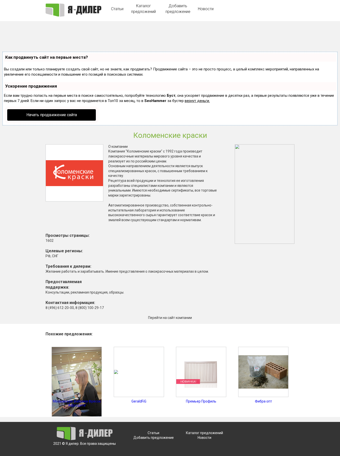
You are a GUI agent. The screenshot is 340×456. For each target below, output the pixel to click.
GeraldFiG (138, 401)
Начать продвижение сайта (51, 114)
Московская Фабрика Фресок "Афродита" (77, 403)
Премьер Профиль (201, 401)
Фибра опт (263, 401)
